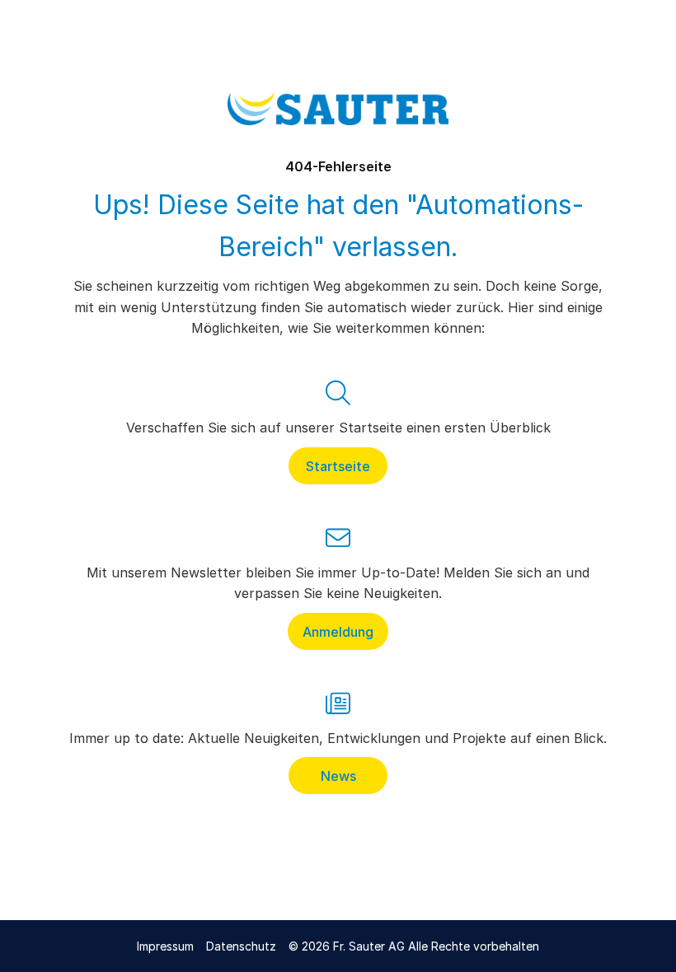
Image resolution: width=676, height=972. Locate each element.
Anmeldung (338, 631)
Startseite (338, 465)
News (338, 776)
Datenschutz (241, 946)
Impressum (165, 946)
